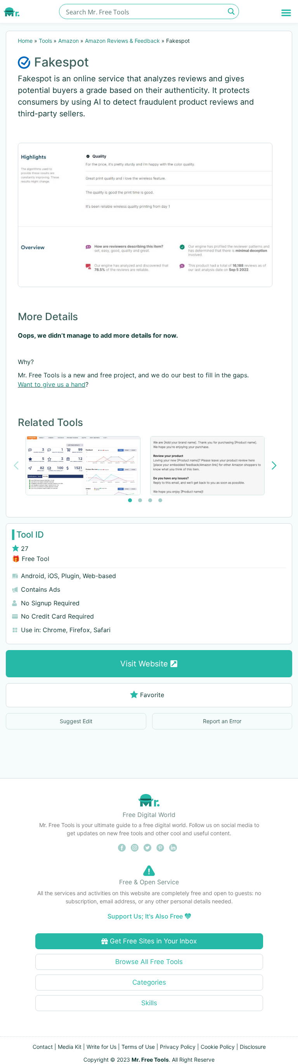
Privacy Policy (178, 1046)
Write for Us (101, 1046)
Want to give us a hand (51, 384)
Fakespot (61, 62)
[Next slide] (274, 465)
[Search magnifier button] (231, 11)
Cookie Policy (218, 1046)
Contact (43, 1046)
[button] (286, 13)
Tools (45, 40)
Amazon (68, 40)
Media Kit (69, 1046)
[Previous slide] (16, 465)
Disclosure (253, 1046)
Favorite (152, 695)
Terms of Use (138, 1046)
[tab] (130, 500)
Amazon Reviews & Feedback (122, 40)
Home (25, 40)
